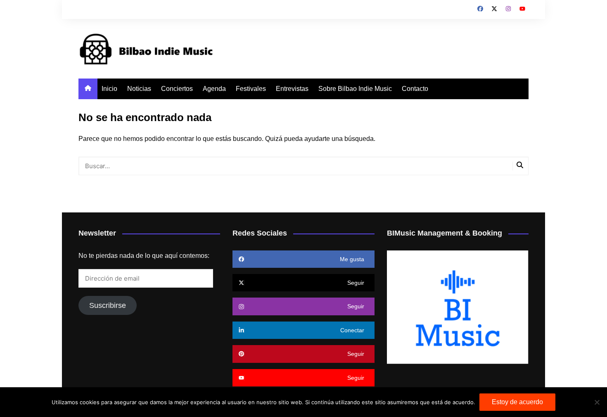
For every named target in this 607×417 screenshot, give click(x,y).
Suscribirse (107, 305)
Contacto (415, 88)
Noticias (139, 88)
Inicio (109, 88)
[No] (597, 402)
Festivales (251, 88)
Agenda (214, 88)
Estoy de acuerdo (517, 401)
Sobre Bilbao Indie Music (355, 88)
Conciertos (177, 88)
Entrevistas (292, 88)
